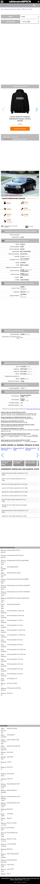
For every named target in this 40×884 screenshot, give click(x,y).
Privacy (19, 882)
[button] (37, 109)
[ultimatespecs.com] (20, 1)
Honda (18, 9)
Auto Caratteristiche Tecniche (8, 9)
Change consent (27, 879)
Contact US (23, 882)
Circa (15, 882)
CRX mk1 (24, 9)
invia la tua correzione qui (33, 408)
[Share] (38, 5)
